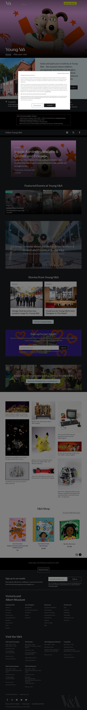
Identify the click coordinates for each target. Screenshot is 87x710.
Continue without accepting (63, 73)
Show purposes (37, 105)
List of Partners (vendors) (27, 100)
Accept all (49, 105)
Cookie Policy (48, 91)
